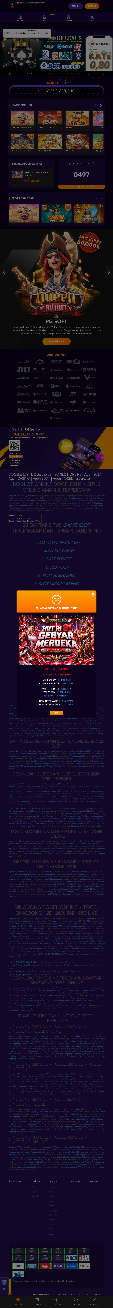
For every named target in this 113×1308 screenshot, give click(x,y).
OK (56, 713)
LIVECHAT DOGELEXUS (56, 696)
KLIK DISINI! (64, 680)
